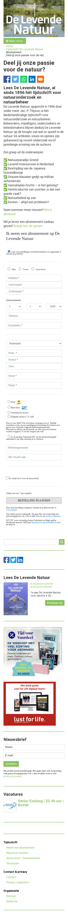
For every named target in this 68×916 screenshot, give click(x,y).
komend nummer (42, 586)
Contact (11, 877)
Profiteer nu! (55, 603)
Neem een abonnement (20, 847)
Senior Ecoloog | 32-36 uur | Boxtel (41, 803)
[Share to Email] (40, 79)
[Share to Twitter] (15, 79)
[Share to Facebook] (6, 79)
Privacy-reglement (17, 882)
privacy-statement (12, 776)
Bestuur (11, 896)
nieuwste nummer (43, 583)
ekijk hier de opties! (29, 226)
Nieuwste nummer (17, 853)
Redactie (11, 901)
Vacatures (12, 863)
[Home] (34, 18)
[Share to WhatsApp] (23, 79)
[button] (14, 41)
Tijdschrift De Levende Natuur (24, 49)
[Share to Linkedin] (32, 79)
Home (9, 46)
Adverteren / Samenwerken (23, 858)
